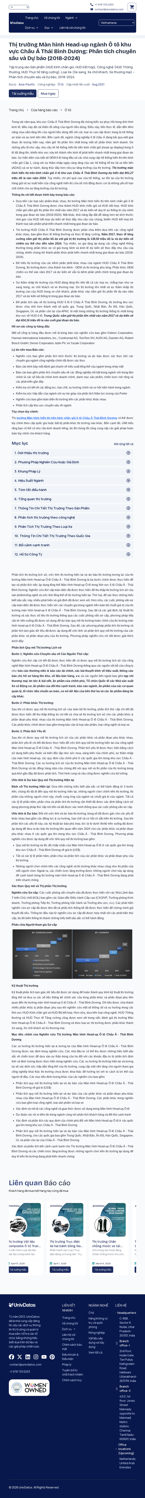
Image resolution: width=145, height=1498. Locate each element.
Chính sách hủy (72, 1380)
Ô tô (60, 84)
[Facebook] (11, 1357)
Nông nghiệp (97, 1333)
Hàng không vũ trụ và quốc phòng (98, 1322)
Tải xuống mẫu (23, 93)
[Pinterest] (52, 1357)
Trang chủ (16, 110)
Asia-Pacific (27, 84)
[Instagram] (36, 1357)
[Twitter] (19, 1357)
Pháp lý (66, 1364)
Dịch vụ (67, 1329)
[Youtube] (44, 1357)
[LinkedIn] (27, 1357)
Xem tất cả (95, 1352)
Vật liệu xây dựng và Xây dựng (96, 1342)
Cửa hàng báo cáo (44, 110)
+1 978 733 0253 (104, 4)
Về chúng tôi (70, 1323)
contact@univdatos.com (109, 9)
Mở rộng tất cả (123, 444)
